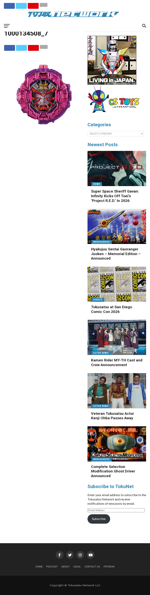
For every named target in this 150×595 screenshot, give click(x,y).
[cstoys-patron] (115, 114)
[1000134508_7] (44, 133)
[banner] (112, 83)
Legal (77, 566)
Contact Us (92, 566)
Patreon (109, 566)
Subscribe (98, 519)
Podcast (52, 566)
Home (39, 566)
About (65, 566)
